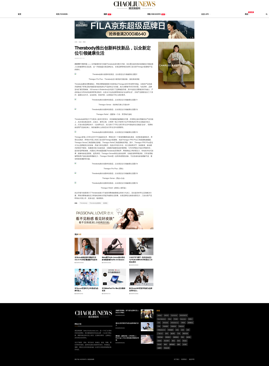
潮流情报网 (91, 359)
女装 (182, 330)
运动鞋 (185, 344)
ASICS (166, 315)
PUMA (176, 319)
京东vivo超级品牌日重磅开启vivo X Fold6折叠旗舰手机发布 (86, 258)
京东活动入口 (174, 322)
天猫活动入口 (161, 330)
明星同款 (160, 337)
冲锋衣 (183, 322)
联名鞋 (159, 344)
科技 (84, 42)
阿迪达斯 (166, 348)
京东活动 (165, 322)
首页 (19, 14)
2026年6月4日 (79, 293)
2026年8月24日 (121, 315)
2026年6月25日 (134, 265)
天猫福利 (170, 330)
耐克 (173, 340)
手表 (178, 333)
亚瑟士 (190, 319)
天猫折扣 (173, 326)
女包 (177, 330)
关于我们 (176, 359)
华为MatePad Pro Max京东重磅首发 (113, 289)
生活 (80, 42)
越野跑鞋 (172, 344)
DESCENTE (183, 315)
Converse (174, 315)
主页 (76, 42)
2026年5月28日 (134, 293)
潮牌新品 (175, 337)
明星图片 (168, 337)
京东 (159, 322)
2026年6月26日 (80, 262)
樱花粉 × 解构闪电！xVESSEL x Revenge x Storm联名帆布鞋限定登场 (127, 338)
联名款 (185, 340)
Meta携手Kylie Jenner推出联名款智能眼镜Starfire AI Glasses (113, 258)
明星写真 (185, 333)
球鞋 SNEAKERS (155, 14)
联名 (178, 340)
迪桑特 (159, 348)
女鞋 (188, 330)
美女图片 (166, 340)
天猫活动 (181, 326)
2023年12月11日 (80, 58)
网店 (247, 14)
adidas (160, 315)
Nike (169, 319)
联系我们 (184, 359)
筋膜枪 (105, 203)
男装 (182, 337)
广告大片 (160, 333)
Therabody (83, 203)
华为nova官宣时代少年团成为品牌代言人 (86, 289)
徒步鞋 (173, 333)
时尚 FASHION (62, 14)
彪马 (166, 333)
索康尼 (159, 340)
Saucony (183, 319)
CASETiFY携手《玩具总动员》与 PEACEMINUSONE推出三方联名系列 (140, 259)
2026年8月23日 (121, 342)
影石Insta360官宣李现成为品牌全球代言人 (140, 289)
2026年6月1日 (106, 293)
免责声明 (191, 359)
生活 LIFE (205, 14)
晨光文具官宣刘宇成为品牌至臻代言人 (127, 324)
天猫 (159, 326)
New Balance (161, 319)
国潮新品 (190, 322)
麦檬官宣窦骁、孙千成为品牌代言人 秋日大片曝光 (127, 311)
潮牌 (107, 14)
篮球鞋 (188, 337)
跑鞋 (178, 344)
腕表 (165, 344)
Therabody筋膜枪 (95, 203)
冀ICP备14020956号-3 (81, 359)
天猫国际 (165, 326)
